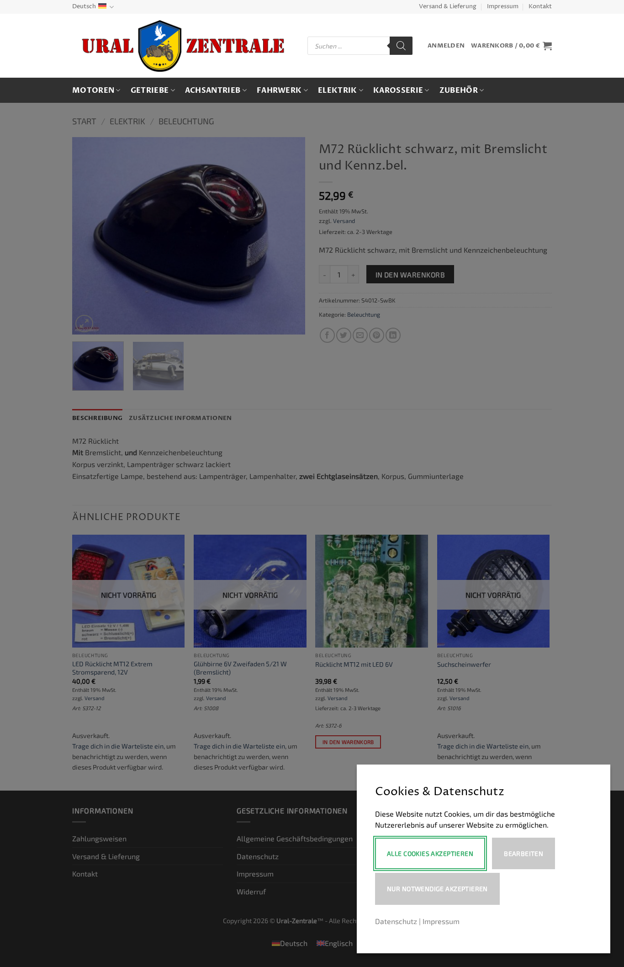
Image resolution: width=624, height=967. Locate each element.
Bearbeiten (523, 853)
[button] (446, 46)
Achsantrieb (213, 90)
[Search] (401, 46)
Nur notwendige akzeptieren (437, 889)
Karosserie (398, 90)
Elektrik (337, 90)
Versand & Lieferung (447, 7)
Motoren (93, 90)
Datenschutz (396, 921)
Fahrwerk (279, 90)
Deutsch (84, 7)
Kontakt (540, 7)
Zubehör (458, 90)
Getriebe (150, 90)
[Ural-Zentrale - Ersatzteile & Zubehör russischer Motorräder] (183, 46)
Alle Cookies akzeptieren (430, 853)
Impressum (502, 7)
